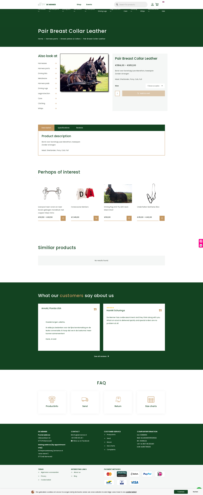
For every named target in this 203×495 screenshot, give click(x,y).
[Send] (85, 399)
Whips (40, 108)
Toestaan (180, 492)
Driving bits (42, 73)
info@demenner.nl (80, 435)
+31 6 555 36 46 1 (77, 438)
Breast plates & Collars (70, 39)
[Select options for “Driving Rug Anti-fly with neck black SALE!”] (129, 218)
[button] (96, 218)
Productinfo (52, 406)
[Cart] (157, 4)
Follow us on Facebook (80, 441)
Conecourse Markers (79, 207)
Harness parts (52, 39)
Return (118, 406)
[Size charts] (151, 399)
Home (40, 39)
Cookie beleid (46, 480)
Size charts (151, 406)
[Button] (152, 4)
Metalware (42, 78)
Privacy (43, 476)
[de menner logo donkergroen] (47, 4)
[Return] (118, 399)
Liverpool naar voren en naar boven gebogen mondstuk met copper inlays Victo (51, 210)
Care (40, 98)
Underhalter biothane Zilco (148, 207)
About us (77, 472)
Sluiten (195, 492)
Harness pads (43, 83)
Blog (75, 476)
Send (85, 406)
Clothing (41, 103)
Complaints (111, 450)
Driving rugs (43, 88)
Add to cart (145, 93)
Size (117, 86)
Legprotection (44, 93)
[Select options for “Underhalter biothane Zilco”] (162, 218)
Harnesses (42, 63)
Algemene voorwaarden (50, 472)
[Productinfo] (52, 399)
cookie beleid (131, 492)
